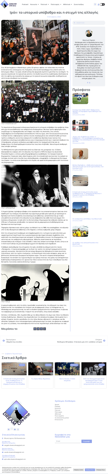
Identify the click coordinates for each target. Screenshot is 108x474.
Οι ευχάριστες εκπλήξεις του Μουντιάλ (87, 219)
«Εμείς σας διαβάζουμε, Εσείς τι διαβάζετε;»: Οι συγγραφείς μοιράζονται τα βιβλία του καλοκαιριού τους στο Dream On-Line (88, 139)
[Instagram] (18, 429)
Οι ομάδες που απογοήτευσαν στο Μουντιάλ (85, 243)
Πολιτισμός (55, 4)
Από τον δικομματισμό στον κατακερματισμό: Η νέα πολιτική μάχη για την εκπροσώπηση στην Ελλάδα (94, 381)
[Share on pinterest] (41, 328)
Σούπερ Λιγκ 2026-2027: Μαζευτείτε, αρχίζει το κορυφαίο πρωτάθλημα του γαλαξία (86, 111)
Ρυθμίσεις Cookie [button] (78, 469)
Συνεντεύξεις (79, 4)
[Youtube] (15, 429)
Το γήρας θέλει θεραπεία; (40, 379)
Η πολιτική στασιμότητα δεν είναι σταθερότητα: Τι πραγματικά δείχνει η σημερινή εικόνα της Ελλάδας (86, 193)
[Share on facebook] (34, 328)
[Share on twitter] (38, 328)
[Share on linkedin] (44, 328)
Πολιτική (44, 4)
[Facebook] (8, 429)
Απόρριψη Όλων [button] (100, 469)
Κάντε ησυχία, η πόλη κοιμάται (67, 379)
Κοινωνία (33, 4)
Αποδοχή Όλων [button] (90, 469)
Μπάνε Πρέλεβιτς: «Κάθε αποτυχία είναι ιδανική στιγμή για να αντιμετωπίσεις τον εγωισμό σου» (88, 166)
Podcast (25, 4)
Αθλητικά (66, 4)
